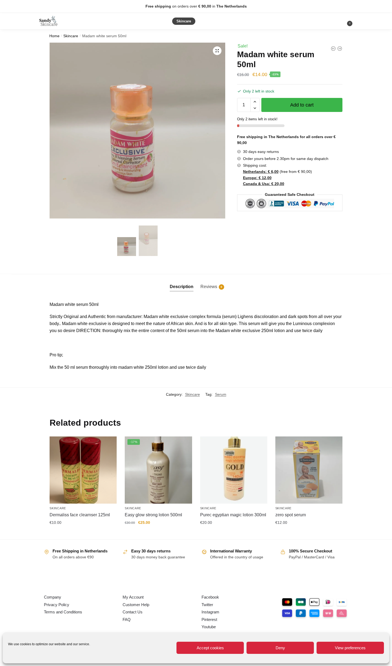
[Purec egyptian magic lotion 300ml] (233, 470)
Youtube (209, 626)
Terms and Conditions (63, 612)
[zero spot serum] (308, 470)
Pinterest (209, 619)
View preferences (350, 647)
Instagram (210, 612)
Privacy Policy (56, 604)
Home (54, 36)
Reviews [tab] (211, 286)
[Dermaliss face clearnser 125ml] (83, 470)
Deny (280, 647)
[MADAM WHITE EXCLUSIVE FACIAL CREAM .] (339, 48)
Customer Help (136, 604)
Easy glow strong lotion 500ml (153, 515)
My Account (133, 597)
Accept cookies (210, 647)
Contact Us (133, 612)
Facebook (210, 597)
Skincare (70, 36)
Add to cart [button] (83, 534)
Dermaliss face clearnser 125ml (80, 515)
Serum (220, 394)
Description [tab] (181, 286)
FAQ (127, 619)
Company (52, 597)
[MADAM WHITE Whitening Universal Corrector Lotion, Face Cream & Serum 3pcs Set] (333, 48)
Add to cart (302, 105)
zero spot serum (290, 515)
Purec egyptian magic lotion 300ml (233, 515)
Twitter (207, 604)
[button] (217, 50)
